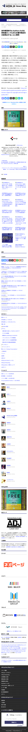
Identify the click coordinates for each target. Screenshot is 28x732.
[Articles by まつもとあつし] (3, 454)
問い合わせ (3, 707)
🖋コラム (3, 328)
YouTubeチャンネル (5, 683)
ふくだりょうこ (10, 479)
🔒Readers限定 (4, 326)
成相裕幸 (9, 422)
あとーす (3, 637)
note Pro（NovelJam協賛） (15, 648)
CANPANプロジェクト (21, 645)
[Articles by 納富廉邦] (3, 468)
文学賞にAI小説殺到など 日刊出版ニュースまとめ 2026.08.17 (11, 291)
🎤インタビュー (4, 344)
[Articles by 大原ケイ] (3, 397)
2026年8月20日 (4, 278)
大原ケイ (9, 394)
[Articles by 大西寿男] (3, 447)
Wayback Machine (5, 154)
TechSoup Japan (5, 649)
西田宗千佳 (9, 437)
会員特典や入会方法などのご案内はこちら (15, 547)
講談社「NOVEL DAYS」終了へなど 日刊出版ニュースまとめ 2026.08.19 (13, 281)
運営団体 (3, 700)
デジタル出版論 (5, 333)
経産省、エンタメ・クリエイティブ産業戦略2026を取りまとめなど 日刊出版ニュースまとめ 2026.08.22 (13, 267)
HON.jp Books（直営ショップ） (8, 365)
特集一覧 (3, 324)
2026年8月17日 (4, 293)
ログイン (3, 694)
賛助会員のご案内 (4, 679)
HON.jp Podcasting (5, 362)
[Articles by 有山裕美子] (3, 461)
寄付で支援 (3, 704)
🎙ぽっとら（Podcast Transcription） (9, 349)
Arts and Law (4, 645)
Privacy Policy (8, 730)
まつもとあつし (10, 451)
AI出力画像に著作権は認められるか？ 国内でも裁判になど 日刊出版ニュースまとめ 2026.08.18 (13, 286)
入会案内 (3, 702)
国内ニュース (4, 317)
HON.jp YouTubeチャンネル (7, 360)
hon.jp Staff (15, 38)
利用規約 (3, 689)
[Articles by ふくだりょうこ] (3, 482)
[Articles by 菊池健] (3, 475)
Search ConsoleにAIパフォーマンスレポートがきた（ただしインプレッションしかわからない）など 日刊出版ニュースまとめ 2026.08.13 (14, 308)
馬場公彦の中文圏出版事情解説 (8, 342)
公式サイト (3, 367)
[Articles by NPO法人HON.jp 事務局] (3, 418)
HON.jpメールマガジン (6, 672)
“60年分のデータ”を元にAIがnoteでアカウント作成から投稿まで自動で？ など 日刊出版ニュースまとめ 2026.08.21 (14, 272)
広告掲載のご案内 (4, 676)
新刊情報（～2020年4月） (7, 376)
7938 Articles (20, 145)
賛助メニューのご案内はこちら (14, 631)
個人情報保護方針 (4, 692)
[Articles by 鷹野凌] (3, 390)
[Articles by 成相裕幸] (3, 425)
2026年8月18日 (4, 288)
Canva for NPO (5, 646)
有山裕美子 (9, 458)
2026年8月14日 (4, 304)
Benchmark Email (12, 645)
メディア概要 (4, 670)
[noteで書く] (21, 47)
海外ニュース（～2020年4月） (7, 373)
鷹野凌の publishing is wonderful (9, 335)
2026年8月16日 (4, 296)
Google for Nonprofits (14, 646)
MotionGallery (4, 648)
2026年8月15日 (4, 301)
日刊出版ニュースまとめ (6, 319)
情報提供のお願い (4, 681)
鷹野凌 (8, 387)
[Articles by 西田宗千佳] (3, 439)
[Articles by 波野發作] (3, 432)
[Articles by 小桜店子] (3, 404)
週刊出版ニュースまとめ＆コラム (8, 322)
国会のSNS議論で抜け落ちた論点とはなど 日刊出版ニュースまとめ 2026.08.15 (13, 299)
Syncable (24, 648)
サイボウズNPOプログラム (17, 651)
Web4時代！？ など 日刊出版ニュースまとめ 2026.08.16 (13, 295)
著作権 (5, 174)
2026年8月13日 (4, 310)
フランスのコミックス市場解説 (8, 337)
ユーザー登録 (4, 687)
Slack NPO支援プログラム (15, 649)
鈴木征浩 (8, 637)
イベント (3, 353)
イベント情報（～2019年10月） (8, 378)
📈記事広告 (3, 351)
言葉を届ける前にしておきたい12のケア (10, 331)
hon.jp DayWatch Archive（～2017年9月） (10, 380)
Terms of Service (16, 730)
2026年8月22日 (4, 269)
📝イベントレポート (5, 346)
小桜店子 (9, 401)
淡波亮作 (19, 637)
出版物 (2, 356)
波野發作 (9, 429)
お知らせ (3, 358)
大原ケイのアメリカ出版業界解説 (9, 340)
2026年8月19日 (4, 283)
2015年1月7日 (6, 38)
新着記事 (3, 263)
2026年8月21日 (4, 274)
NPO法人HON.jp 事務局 (12, 415)
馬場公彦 (9, 408)
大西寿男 (9, 444)
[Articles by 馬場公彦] (3, 411)
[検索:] (14, 20)
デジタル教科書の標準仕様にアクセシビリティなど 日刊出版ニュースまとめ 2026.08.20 (13, 276)
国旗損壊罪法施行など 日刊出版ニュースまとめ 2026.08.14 (14, 303)
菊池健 (8, 472)
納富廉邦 (9, 465)
